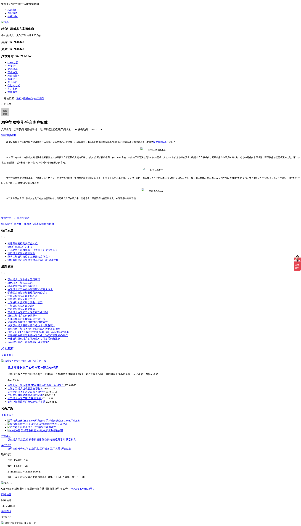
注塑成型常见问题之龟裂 (21, 309)
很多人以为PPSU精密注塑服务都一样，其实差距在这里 (38, 332)
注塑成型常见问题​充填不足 (23, 296)
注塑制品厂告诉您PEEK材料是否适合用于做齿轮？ (36, 385)
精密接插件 (14, 75)
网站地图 (13, 13)
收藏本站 (13, 16)
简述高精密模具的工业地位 (23, 243)
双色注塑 (13, 72)
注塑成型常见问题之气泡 (21, 299)
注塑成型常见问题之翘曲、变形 (25, 302)
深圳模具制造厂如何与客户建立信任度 (33, 367)
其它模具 (71, 439)
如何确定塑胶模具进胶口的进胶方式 (28, 322)
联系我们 (13, 9)
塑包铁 (46, 439)
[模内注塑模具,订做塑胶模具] (153, 170)
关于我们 (13, 82)
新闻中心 (13, 79)
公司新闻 (39, 98)
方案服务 (13, 92)
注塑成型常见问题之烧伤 (21, 305)
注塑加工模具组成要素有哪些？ (25, 388)
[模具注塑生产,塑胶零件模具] (153, 190)
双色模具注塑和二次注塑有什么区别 (28, 312)
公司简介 (13, 448)
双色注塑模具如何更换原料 (23, 315)
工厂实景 (55, 448)
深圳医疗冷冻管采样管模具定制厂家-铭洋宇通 (33, 260)
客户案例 (13, 88)
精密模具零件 (57, 439)
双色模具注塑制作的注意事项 (24, 279)
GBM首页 (13, 62)
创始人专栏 (14, 85)
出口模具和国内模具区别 (21, 253)
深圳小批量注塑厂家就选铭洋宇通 (27, 401)
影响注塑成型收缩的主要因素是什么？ (29, 256)
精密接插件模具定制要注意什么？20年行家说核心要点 (38, 335)
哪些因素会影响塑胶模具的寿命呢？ (28, 292)
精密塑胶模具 (8, 135)
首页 (18, 98)
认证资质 (66, 448)
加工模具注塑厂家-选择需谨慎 (25, 398)
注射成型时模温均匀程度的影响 (25, 395)
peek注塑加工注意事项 (20, 246)
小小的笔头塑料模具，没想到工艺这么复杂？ (33, 250)
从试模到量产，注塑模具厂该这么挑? (28, 342)
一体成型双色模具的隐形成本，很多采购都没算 (34, 338)
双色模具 (13, 69)
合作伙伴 (23, 448)
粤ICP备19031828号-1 (82, 488)
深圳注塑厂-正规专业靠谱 (15, 218)
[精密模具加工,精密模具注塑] (153, 149)
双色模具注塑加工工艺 (20, 282)
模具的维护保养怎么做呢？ (23, 286)
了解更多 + (7, 355)
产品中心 (13, 65)
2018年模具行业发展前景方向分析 (26, 319)
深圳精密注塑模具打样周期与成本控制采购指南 (27, 223)
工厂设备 (45, 448)
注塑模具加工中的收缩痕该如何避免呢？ (30, 289)
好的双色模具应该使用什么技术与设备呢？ (31, 325)
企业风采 (34, 448)
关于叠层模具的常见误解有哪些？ (27, 392)
